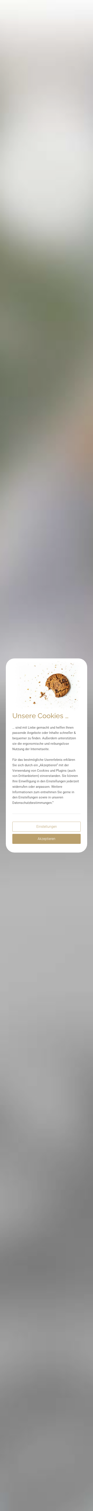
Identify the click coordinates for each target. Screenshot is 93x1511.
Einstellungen (46, 827)
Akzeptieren (46, 839)
